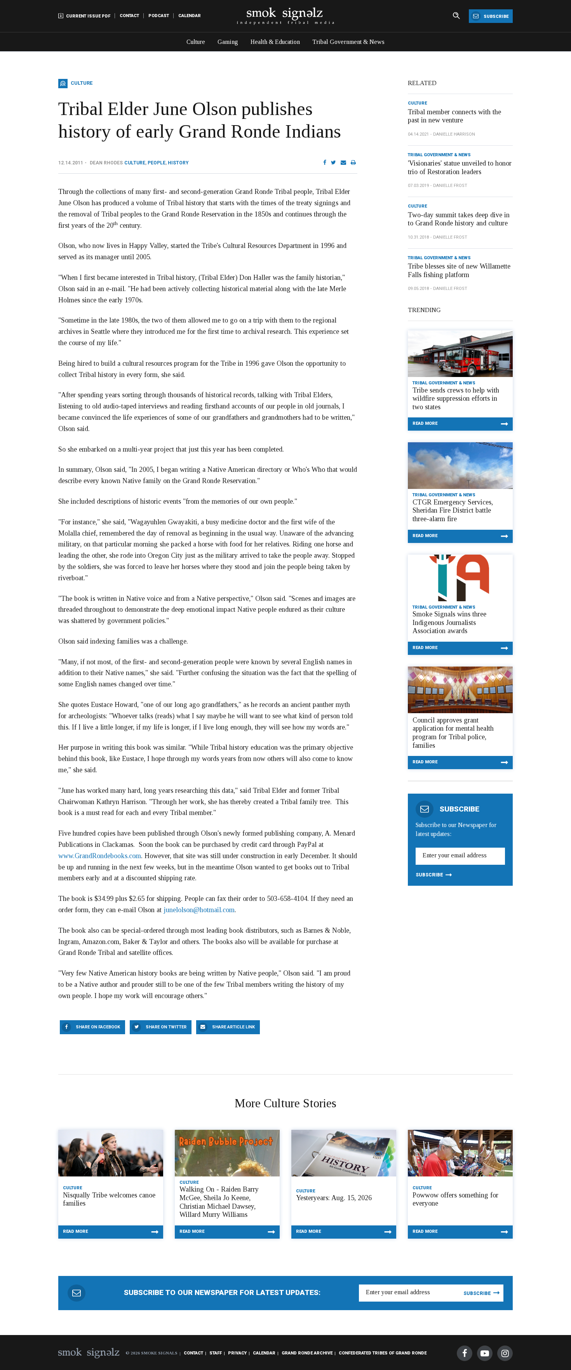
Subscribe (495, 16)
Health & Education (275, 41)
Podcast (158, 15)
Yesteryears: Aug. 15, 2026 (334, 1198)
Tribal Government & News (348, 41)
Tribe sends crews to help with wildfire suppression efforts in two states (456, 398)
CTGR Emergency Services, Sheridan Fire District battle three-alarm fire (453, 510)
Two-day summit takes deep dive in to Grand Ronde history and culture (459, 219)
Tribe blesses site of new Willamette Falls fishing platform (459, 270)
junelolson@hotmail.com (199, 910)
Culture (195, 41)
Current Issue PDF (87, 16)
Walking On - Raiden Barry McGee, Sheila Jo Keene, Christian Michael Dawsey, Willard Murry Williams (219, 1201)
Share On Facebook (98, 1027)
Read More (425, 423)
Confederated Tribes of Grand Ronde (383, 1353)
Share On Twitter (166, 1027)
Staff (215, 1353)
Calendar (189, 15)
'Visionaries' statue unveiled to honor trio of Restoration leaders (460, 167)
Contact (129, 15)
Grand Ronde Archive (307, 1353)
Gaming (228, 41)
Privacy (237, 1353)
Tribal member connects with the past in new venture (454, 116)
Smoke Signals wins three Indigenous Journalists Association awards (449, 622)
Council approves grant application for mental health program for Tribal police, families (453, 732)
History (178, 163)
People (156, 163)
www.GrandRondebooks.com (99, 856)
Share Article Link (233, 1027)
